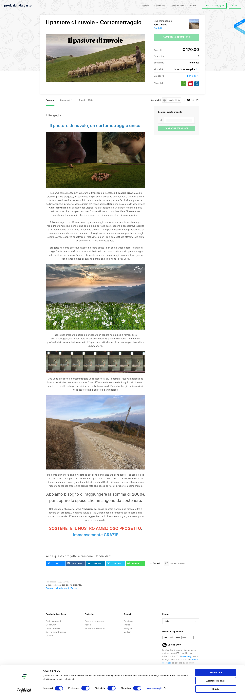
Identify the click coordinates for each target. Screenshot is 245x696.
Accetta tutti (216, 672)
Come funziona (177, 5)
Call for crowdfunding (56, 632)
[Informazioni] (198, 69)
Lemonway (186, 656)
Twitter (127, 624)
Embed (155, 563)
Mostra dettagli (154, 688)
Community (159, 5)
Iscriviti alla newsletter (95, 628)
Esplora (145, 5)
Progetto (50, 100)
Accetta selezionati (215, 681)
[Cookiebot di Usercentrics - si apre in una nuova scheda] (24, 690)
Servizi (193, 5)
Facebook (128, 621)
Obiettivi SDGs (86, 100)
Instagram (128, 628)
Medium (127, 632)
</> (197, 100)
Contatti (158, 28)
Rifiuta (215, 689)
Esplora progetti (53, 621)
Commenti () (66, 100)
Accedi (235, 5)
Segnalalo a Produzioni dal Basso (61, 588)
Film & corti (193, 75)
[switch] (85, 688)
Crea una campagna (214, 5)
